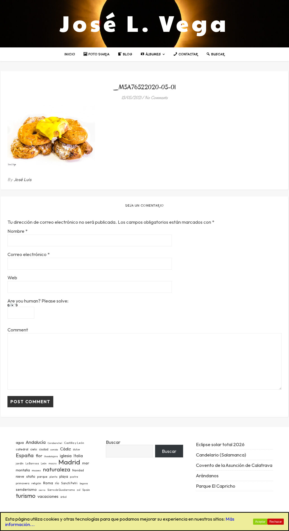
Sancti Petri (69, 483)
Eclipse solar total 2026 (220, 444)
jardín (19, 463)
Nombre (17, 231)
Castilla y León (74, 443)
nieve (20, 476)
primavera (22, 483)
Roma (48, 482)
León (44, 463)
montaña (23, 470)
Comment (17, 330)
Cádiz (65, 449)
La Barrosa (32, 463)
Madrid (69, 462)
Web (12, 277)
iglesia (66, 455)
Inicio (69, 54)
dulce (76, 449)
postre (74, 476)
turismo (25, 495)
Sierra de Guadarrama (61, 489)
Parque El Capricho (215, 486)
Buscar (113, 442)
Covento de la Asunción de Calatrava (234, 465)
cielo (33, 449)
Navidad (78, 470)
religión (36, 483)
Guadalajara (51, 456)
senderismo (26, 489)
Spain (86, 489)
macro (52, 463)
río (57, 483)
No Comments (156, 98)
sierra (42, 489)
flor (39, 455)
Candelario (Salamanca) (221, 455)
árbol (63, 496)
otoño (30, 476)
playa (63, 476)
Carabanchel (55, 443)
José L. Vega (144, 22)
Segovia (83, 483)
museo (36, 470)
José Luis (23, 179)
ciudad (43, 449)
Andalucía (36, 442)
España (25, 455)
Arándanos (207, 475)
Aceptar (260, 521)
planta (53, 476)
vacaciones (47, 496)
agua (20, 442)
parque (42, 477)
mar (85, 463)
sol (78, 489)
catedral (22, 449)
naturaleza (56, 469)
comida (54, 449)
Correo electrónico (28, 254)
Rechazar (275, 521)
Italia (78, 455)
